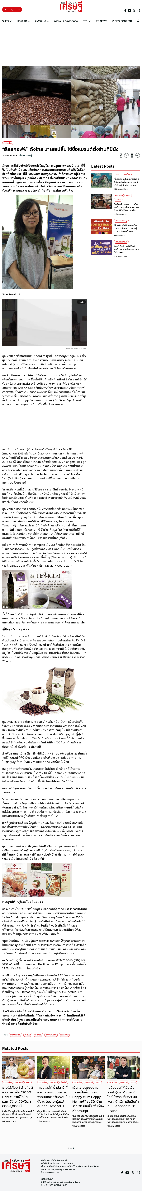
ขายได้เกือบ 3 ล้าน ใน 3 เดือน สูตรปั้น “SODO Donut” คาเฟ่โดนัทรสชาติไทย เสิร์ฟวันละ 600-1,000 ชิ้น (17, 1097)
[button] (68, 1148)
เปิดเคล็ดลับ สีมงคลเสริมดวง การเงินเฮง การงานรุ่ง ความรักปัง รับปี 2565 (126, 228)
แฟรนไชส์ (40, 21)
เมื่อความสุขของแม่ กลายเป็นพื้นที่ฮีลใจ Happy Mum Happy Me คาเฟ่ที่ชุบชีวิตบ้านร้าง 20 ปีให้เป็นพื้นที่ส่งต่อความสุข (88, 1099)
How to (22, 21)
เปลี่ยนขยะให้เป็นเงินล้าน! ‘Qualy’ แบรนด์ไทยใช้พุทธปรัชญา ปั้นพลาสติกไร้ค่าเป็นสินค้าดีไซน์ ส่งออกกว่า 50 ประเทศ (123, 1099)
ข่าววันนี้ (118, 174)
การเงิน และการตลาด (66, 21)
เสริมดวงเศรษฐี (121, 220)
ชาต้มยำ (28, 1034)
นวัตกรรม (38, 1034)
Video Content (122, 21)
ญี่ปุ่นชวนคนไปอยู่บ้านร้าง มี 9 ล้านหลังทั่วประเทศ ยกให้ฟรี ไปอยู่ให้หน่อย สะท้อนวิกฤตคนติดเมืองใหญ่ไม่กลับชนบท (127, 185)
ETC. (85, 21)
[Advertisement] (71, 44)
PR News (101, 21)
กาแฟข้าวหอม (15, 1034)
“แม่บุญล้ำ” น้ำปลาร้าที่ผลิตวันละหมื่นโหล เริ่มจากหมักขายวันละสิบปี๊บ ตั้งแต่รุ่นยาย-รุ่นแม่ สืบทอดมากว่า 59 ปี (53, 1097)
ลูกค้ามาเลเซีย (51, 1034)
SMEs (5, 21)
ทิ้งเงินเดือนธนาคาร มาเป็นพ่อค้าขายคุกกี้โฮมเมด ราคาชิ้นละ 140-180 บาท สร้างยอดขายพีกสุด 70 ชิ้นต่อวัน (126, 208)
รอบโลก (127, 174)
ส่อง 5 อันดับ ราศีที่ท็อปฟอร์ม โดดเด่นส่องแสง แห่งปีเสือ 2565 (126, 249)
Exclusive (7, 143)
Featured (119, 195)
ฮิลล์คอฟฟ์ (64, 1034)
